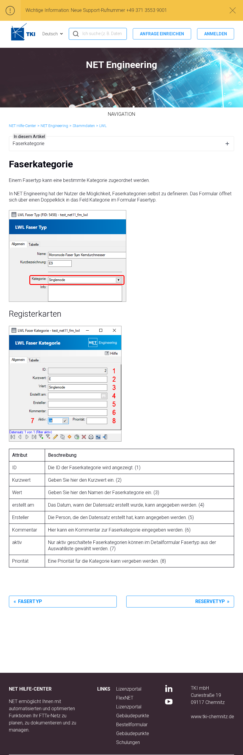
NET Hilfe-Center (22, 125)
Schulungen (128, 742)
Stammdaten (84, 125)
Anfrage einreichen (162, 33)
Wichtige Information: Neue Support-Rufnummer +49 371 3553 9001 (96, 10)
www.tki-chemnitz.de (212, 716)
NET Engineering (54, 125)
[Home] (23, 32)
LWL (103, 125)
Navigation (121, 114)
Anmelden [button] (215, 33)
